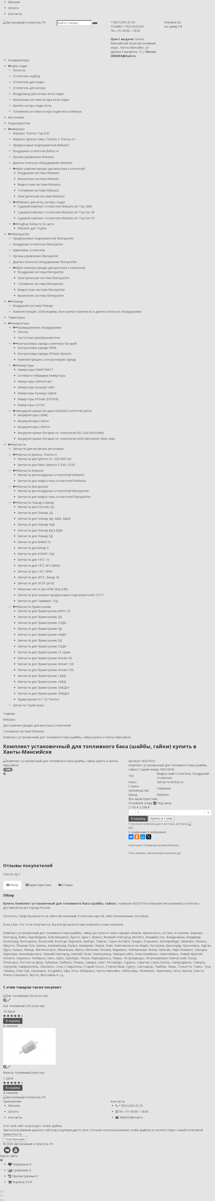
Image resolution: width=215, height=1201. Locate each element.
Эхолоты (19, 70)
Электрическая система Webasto (41, 196)
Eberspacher (21, 234)
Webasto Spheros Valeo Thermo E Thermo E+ (44, 139)
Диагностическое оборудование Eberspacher (45, 262)
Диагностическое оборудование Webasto (42, 163)
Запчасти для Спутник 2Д (36, 507)
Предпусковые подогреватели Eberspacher (43, 238)
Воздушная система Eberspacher (41, 272)
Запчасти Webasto (30, 471)
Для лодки (20, 66)
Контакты (15, 14)
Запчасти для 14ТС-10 (33, 560)
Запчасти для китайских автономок (38, 449)
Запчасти (19, 444)
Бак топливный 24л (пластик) (24, 1006)
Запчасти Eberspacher (32, 487)
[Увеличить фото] (5, 1000)
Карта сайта (9, 1156)
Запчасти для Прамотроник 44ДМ (42, 634)
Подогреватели (19, 123)
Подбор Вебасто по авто (35, 224)
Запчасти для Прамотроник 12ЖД (42, 676)
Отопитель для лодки (28, 82)
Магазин (14, 2)
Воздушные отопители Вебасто (36, 151)
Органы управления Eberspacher (36, 256)
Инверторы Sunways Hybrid (37, 393)
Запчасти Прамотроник (34, 607)
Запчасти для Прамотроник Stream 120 (46, 664)
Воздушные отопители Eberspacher (38, 244)
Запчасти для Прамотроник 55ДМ (42, 646)
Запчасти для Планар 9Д (35, 536)
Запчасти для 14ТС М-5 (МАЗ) (39, 565)
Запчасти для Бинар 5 (33, 548)
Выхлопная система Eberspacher (41, 296)
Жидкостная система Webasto (39, 184)
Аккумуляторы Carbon (33, 421)
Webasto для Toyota (32, 228)
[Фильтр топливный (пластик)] (107, 1046)
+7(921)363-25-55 (123, 22)
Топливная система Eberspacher (40, 284)
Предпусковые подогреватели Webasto (41, 145)
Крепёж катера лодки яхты (32, 106)
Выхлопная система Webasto (38, 179)
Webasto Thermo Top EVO (31, 133)
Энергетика (21, 323)
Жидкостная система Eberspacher (41, 290)
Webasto (19, 129)
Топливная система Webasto (38, 190)
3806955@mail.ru (131, 1117)
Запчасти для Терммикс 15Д (38, 601)
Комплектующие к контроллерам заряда (47, 359)
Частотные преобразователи (39, 338)
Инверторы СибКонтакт (35, 381)
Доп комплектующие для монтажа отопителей (51, 169)
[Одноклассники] (136, 836)
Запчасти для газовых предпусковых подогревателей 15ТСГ (61, 595)
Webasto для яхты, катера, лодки (41, 202)
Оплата (13, 8)
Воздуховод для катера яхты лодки (38, 94)
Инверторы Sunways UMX (36, 387)
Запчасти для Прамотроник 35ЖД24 (43, 693)
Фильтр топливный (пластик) (24, 1073)
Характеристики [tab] (39, 885)
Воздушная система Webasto (38, 173)
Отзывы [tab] (67, 885)
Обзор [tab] (13, 885)
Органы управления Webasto (33, 157)
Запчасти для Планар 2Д (35, 513)
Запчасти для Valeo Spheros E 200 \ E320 (46, 465)
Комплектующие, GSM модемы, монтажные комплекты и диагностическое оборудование (77, 312)
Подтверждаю (15, 1139)
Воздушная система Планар (33, 306)
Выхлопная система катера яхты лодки (41, 100)
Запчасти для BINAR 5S (34, 542)
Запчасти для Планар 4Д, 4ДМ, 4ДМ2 (44, 519)
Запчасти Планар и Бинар (35, 503)
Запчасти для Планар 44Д (36, 524)
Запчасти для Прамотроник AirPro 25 (44, 611)
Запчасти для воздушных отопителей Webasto (51, 475)
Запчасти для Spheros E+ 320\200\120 (44, 459)
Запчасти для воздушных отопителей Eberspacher (53, 491)
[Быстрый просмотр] (9, 1000)
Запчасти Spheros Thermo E (37, 455)
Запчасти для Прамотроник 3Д (40, 617)
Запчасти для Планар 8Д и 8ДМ (40, 530)
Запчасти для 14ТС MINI (35, 571)
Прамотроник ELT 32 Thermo (38, 699)
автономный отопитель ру (164, 853)
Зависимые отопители (29, 250)
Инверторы (25, 365)
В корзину (138, 819)
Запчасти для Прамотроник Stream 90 (45, 658)
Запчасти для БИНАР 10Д (36, 554)
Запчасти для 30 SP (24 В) (36, 583)
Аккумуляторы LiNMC (33, 415)
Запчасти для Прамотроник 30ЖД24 (43, 688)
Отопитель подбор (26, 76)
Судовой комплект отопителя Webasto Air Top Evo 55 (56, 218)
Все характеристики (142, 799)
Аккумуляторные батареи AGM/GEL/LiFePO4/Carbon (54, 411)
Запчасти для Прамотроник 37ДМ (42, 623)
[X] (148, 836)
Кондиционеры (18, 60)
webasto (140, 853)
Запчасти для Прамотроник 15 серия (44, 652)
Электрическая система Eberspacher (43, 278)
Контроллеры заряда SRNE (37, 348)
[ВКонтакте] (131, 836)
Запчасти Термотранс (28, 705)
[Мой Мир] (142, 836)
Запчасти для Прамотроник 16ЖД (42, 682)
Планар (18, 301)
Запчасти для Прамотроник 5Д (40, 640)
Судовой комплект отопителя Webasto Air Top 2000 (55, 206)
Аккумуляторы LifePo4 (34, 427)
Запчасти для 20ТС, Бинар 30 (38, 577)
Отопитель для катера (29, 88)
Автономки (16, 117)
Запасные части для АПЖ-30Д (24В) (43, 589)
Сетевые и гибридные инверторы (41, 375)
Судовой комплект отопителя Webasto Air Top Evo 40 (56, 212)
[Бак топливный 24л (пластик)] (107, 996)
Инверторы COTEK (31, 405)
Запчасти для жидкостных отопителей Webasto (52, 481)
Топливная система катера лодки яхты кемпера (47, 111)
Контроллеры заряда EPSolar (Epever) (44, 354)
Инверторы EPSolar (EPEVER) (38, 399)
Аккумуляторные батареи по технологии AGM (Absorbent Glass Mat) (66, 439)
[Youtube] (16, 1150)
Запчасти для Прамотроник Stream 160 (46, 670)
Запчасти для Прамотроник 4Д (40, 629)
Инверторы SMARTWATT (35, 370)
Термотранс (16, 317)
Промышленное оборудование (39, 327)
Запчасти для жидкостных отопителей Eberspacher (54, 497)
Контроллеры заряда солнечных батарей (47, 343)
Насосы (23, 332)
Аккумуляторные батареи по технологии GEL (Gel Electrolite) (61, 433)
